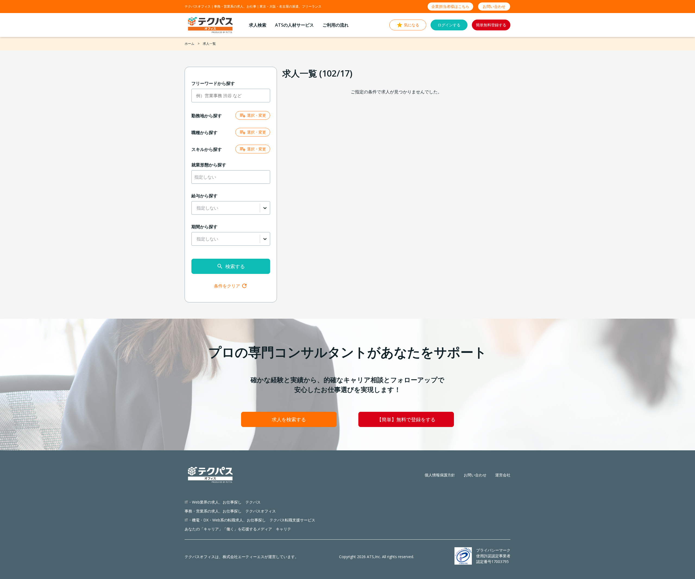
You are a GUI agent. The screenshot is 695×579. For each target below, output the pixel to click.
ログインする (449, 24)
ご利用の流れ (336, 25)
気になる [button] (411, 24)
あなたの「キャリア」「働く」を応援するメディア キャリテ (238, 528)
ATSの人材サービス (294, 25)
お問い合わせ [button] (494, 6)
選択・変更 (256, 115)
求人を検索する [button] (289, 419)
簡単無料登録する (491, 24)
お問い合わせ (475, 474)
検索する (235, 266)
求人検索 (257, 25)
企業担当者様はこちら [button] (450, 6)
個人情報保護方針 (440, 474)
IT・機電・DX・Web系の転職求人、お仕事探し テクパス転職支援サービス (250, 520)
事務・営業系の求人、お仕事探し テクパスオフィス (230, 511)
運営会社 (502, 474)
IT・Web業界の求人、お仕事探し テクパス (223, 502)
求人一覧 (209, 43)
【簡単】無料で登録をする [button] (406, 419)
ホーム (189, 43)
